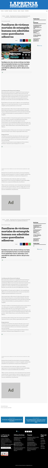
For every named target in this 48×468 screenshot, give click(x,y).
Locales (7, 16)
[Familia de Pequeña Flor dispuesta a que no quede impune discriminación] (44, 31)
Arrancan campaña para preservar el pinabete (12, 420)
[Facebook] (40, 11)
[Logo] (19, 431)
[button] (47, 11)
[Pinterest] (27, 40)
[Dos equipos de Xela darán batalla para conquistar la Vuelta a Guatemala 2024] (44, 26)
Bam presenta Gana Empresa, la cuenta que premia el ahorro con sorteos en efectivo (19, 449)
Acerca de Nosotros (6, 447)
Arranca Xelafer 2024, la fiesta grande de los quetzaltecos (36, 40)
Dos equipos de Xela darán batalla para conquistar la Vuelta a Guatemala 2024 (37, 27)
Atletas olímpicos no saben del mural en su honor (37, 35)
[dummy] (16, 203)
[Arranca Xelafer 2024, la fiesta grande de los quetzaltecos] (44, 40)
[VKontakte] (43, 11)
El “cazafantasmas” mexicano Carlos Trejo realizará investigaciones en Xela (36, 421)
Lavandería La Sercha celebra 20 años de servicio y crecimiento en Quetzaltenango (19, 439)
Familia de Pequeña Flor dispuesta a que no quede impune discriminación (37, 31)
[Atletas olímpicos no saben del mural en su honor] (44, 36)
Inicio (3, 16)
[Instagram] (41, 11)
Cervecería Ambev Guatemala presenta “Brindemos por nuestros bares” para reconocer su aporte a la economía (18, 444)
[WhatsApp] (29, 40)
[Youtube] (45, 11)
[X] (24, 40)
